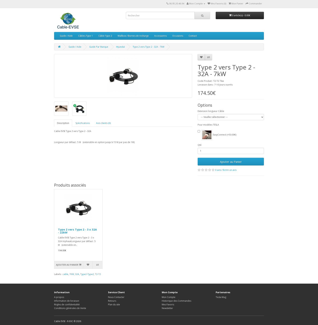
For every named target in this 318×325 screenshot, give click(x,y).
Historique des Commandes (176, 300)
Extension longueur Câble (211, 111)
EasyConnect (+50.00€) (224, 134)
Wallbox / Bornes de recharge (133, 35)
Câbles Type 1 (85, 35)
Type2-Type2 (87, 274)
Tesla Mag (221, 297)
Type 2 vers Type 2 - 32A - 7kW (148, 46)
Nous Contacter (116, 297)
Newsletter (167, 308)
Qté (200, 145)
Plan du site (114, 304)
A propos (59, 297)
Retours (112, 300)
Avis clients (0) (103, 123)
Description (63, 123)
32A (77, 274)
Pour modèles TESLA (208, 124)
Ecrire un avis (229, 170)
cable (65, 274)
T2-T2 (98, 274)
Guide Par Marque (98, 46)
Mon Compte (168, 297)
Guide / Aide (66, 35)
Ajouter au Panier (231, 161)
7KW (71, 274)
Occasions (177, 35)
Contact (193, 35)
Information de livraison (66, 300)
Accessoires (160, 35)
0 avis (218, 170)
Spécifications (82, 123)
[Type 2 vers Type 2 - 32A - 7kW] (123, 76)
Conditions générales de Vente (70, 308)
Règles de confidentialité (67, 304)
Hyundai (120, 46)
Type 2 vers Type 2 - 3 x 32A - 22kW (77, 231)
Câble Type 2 (105, 35)
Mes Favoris (168, 304)
